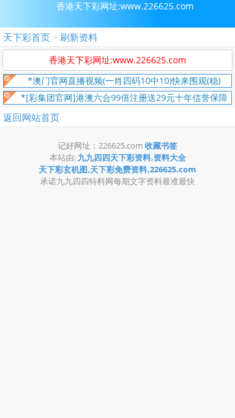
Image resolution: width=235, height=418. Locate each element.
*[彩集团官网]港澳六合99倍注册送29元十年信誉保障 (124, 97)
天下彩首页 (26, 37)
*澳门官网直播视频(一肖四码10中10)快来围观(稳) (124, 80)
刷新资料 (79, 37)
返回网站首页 (31, 117)
